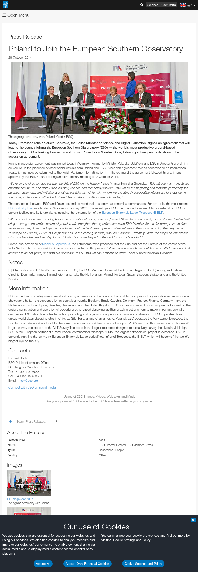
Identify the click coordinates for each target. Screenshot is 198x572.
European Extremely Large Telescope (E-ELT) (132, 212)
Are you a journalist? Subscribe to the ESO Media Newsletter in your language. (99, 401)
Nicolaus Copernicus (56, 244)
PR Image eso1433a (20, 499)
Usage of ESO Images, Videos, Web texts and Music (99, 396)
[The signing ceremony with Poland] (99, 98)
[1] (106, 172)
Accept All (43, 563)
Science (152, 5)
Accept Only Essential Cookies (87, 563)
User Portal (169, 5)
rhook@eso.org (28, 380)
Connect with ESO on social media (32, 387)
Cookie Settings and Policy (143, 563)
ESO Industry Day (20, 208)
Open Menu (17, 15)
